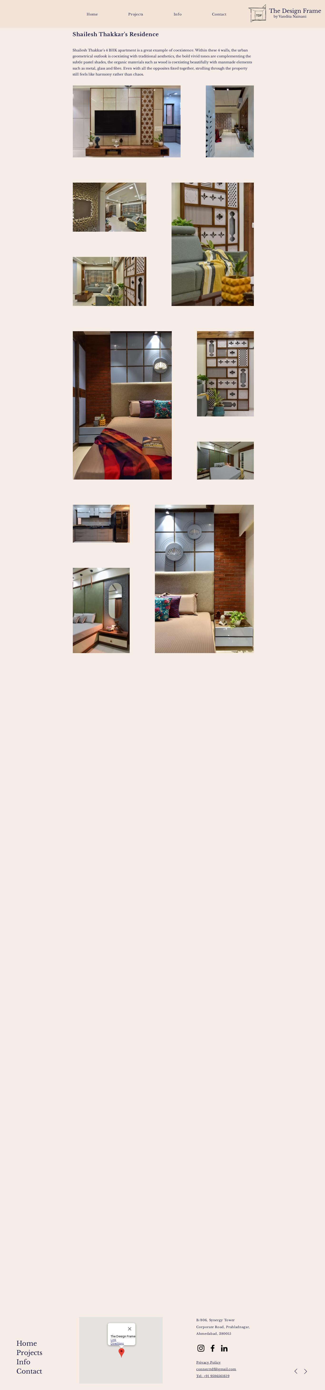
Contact (29, 1371)
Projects (29, 1353)
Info (23, 1362)
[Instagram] (201, 1348)
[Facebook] (212, 1348)
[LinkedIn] (224, 1348)
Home (26, 1343)
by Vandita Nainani (290, 16)
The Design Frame (295, 11)
